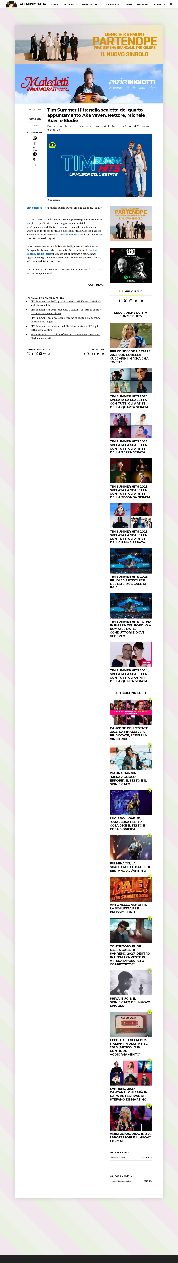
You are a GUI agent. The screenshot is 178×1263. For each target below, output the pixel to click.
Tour (129, 4)
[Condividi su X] (35, 149)
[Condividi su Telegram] (35, 154)
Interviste (70, 4)
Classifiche (112, 4)
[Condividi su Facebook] (35, 143)
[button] (35, 160)
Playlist (159, 4)
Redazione (35, 119)
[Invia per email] (35, 165)
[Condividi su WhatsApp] (35, 138)
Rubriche (142, 4)
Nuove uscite (90, 4)
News (54, 4)
